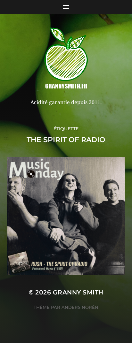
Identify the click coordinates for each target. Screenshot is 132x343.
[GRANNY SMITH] (66, 59)
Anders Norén (80, 307)
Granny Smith (78, 292)
